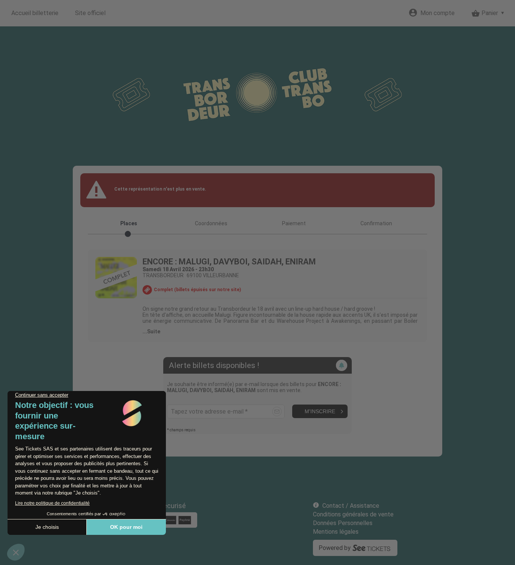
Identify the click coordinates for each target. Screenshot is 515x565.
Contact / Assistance (350, 505)
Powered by (335, 547)
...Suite (151, 331)
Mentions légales (336, 531)
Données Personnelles (342, 523)
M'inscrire (320, 411)
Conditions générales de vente (353, 514)
